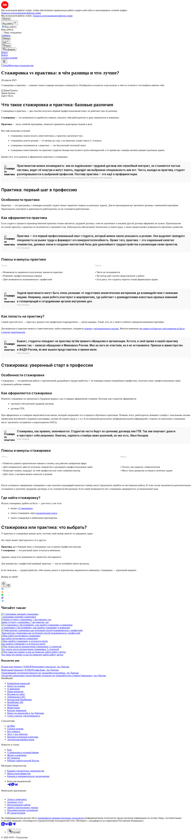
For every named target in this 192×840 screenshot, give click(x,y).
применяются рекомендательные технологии (61, 818)
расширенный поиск (46, 513)
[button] (4, 52)
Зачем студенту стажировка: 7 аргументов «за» (25, 622)
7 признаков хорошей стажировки (18, 616)
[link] (6, 45)
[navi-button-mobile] (4, 61)
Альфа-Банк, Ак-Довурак (46, 670)
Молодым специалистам (20, 65)
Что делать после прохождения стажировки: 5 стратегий (30, 649)
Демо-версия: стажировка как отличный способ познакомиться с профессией (40, 633)
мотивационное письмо (106, 328)
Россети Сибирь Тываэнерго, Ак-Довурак (84, 675)
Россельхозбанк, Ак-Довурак (64, 673)
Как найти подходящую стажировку (19, 638)
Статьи (4, 65)
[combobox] (14, 831)
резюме (88, 328)
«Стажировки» (25, 508)
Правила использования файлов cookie (53, 15)
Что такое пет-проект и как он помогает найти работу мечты (32, 654)
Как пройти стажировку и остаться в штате (23, 644)
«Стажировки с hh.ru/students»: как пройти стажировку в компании (35, 627)
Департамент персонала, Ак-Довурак (50, 666)
